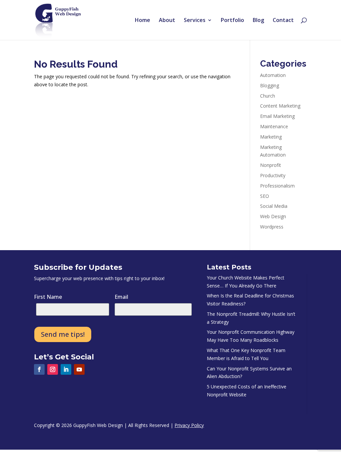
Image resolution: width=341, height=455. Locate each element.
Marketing (271, 137)
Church (267, 96)
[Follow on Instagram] (52, 369)
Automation (273, 75)
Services (194, 21)
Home (142, 21)
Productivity (272, 175)
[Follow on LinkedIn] (66, 369)
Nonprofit (270, 165)
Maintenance (274, 126)
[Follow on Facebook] (39, 369)
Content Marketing (280, 106)
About (167, 21)
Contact (283, 21)
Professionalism (277, 186)
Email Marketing (277, 116)
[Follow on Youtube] (79, 369)
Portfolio (232, 21)
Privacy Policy (189, 425)
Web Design (273, 216)
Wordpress (271, 227)
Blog (258, 21)
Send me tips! (63, 334)
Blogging (269, 85)
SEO (264, 196)
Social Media (273, 206)
